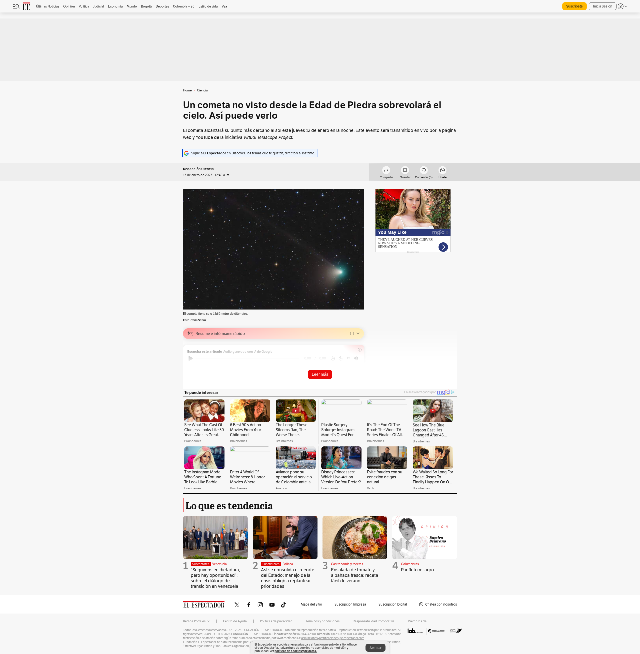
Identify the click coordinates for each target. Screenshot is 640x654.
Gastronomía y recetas (347, 564)
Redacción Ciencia (198, 169)
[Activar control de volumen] (356, 358)
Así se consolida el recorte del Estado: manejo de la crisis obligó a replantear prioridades (287, 578)
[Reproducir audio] (190, 358)
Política (287, 564)
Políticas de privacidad (276, 621)
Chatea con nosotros (441, 604)
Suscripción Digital (392, 604)
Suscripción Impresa (350, 604)
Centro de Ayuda (235, 621)
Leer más (320, 374)
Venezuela (219, 564)
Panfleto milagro (417, 570)
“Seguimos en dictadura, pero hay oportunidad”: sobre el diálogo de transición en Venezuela (215, 578)
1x (348, 358)
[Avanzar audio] (340, 358)
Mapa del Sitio (311, 604)
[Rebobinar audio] (333, 358)
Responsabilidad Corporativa (373, 621)
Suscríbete (574, 6)
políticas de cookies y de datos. (295, 651)
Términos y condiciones (323, 621)
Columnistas (410, 564)
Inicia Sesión (602, 6)
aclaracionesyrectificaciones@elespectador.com (332, 638)
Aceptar (376, 648)
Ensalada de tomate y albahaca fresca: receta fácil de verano (354, 575)
